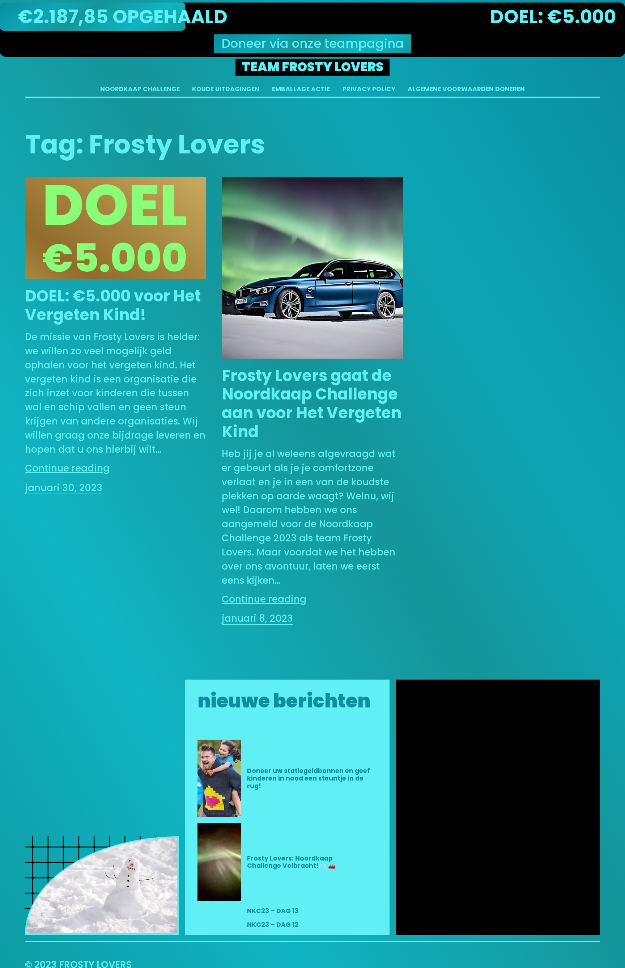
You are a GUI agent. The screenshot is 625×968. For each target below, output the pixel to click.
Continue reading (67, 468)
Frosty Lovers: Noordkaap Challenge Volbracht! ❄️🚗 (291, 862)
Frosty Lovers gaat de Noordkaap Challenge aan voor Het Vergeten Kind (311, 404)
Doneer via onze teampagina (312, 43)
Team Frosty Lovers (312, 67)
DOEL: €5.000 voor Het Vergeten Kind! (113, 306)
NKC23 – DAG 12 (272, 925)
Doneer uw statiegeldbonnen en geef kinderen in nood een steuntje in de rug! (308, 778)
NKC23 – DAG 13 (272, 911)
